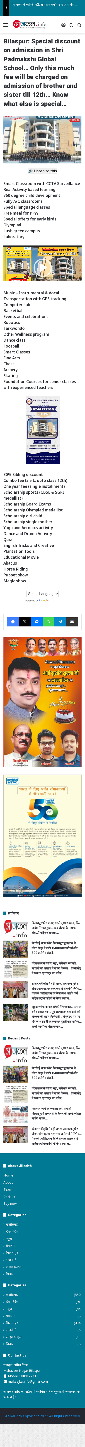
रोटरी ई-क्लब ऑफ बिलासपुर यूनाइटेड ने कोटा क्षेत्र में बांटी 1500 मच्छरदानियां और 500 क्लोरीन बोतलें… (55, 948)
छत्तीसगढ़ (12, 1224)
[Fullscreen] (75, 285)
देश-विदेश (9, 1196)
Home (8, 1175)
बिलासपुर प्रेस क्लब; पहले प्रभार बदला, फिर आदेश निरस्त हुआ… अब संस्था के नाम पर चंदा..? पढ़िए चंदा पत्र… (56, 927)
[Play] (9, 285)
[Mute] (68, 285)
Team (7, 1189)
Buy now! (10, 1203)
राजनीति (11, 1259)
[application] (42, 267)
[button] (43, 268)
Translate (54, 600)
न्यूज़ (9, 1238)
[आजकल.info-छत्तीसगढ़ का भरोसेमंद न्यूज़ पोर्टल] (29, 24)
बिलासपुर (12, 1252)
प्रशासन (10, 1245)
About (8, 1182)
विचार (9, 1273)
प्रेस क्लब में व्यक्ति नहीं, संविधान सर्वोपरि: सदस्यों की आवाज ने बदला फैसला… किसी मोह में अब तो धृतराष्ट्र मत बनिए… (56, 968)
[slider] (39, 285)
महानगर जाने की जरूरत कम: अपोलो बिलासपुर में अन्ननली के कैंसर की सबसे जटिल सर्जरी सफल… (56, 1113)
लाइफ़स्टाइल (14, 1266)
